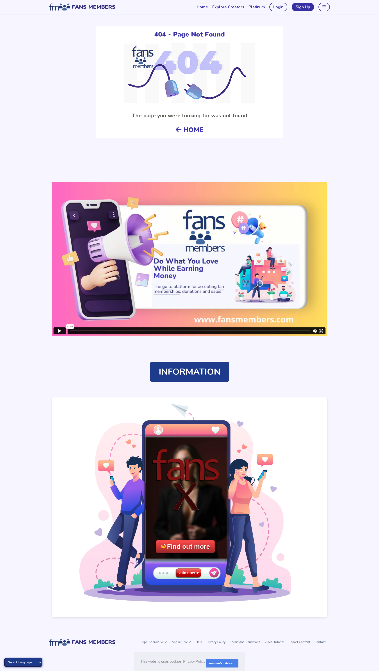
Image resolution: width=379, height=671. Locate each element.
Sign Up (303, 7)
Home (202, 7)
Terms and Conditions (245, 642)
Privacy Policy (216, 642)
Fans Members (94, 7)
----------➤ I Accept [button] (222, 663)
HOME (192, 129)
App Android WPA (154, 642)
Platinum (256, 7)
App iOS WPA (181, 642)
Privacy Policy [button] (194, 661)
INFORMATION (189, 372)
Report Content (299, 642)
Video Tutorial (274, 642)
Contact (320, 642)
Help (199, 642)
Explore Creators (228, 7)
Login (278, 7)
